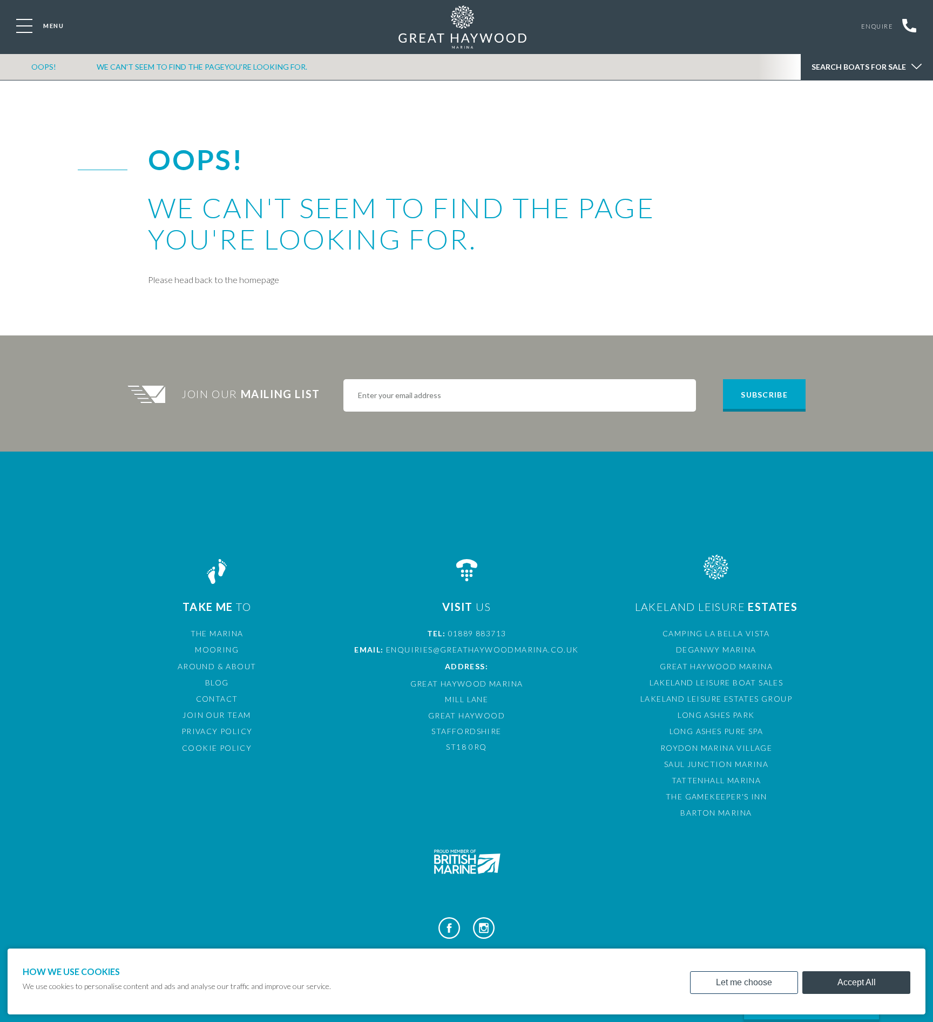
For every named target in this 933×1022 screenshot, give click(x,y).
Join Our (250, 393)
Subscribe (764, 394)
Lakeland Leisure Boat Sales (716, 682)
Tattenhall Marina (716, 780)
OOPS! (43, 66)
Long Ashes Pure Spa (716, 731)
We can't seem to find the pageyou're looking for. (202, 66)
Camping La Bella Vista (716, 633)
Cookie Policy (217, 747)
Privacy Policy (217, 731)
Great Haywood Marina (716, 666)
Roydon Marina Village (716, 747)
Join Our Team (216, 715)
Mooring (217, 649)
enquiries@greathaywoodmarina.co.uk (482, 649)
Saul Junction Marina (716, 764)
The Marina (217, 633)
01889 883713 (477, 633)
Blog (217, 682)
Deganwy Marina (716, 649)
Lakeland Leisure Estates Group (716, 698)
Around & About (217, 666)
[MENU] (24, 26)
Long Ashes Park (716, 715)
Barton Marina (716, 812)
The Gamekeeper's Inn (716, 796)
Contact (217, 698)
